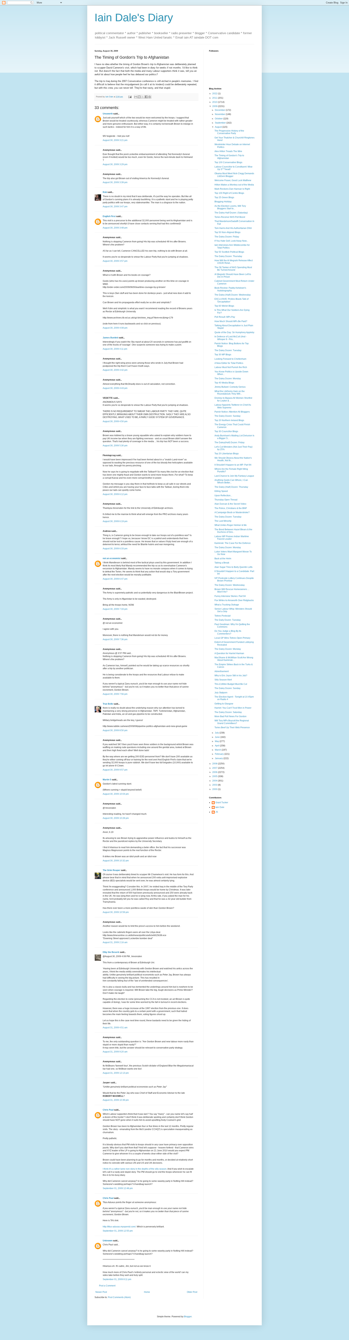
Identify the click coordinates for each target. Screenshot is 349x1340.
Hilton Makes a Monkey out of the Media (234, 184)
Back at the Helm (222, 558)
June (217, 737)
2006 (215, 772)
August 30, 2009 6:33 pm (115, 548)
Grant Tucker (221, 802)
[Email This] (136, 97)
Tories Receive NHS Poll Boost (229, 217)
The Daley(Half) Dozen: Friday (229, 442)
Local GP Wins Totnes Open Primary (232, 638)
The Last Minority (222, 521)
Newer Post (101, 1292)
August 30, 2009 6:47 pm (115, 579)
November (220, 114)
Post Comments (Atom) (119, 1297)
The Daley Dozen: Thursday (228, 256)
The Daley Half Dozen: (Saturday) (231, 212)
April (217, 745)
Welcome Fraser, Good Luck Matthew (232, 180)
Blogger (188, 1316)
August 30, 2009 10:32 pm (116, 860)
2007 (215, 768)
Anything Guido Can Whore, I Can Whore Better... (231, 481)
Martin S (107, 779)
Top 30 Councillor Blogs (226, 431)
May (217, 741)
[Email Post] (129, 97)
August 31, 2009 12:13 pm (116, 1073)
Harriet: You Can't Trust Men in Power (232, 708)
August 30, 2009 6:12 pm (115, 494)
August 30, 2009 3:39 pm (115, 182)
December (220, 110)
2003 (215, 785)
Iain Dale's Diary (134, 17)
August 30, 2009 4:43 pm (115, 388)
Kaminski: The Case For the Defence (232, 543)
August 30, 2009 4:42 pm (115, 370)
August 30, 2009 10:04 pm (116, 794)
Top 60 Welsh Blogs (224, 306)
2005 (215, 776)
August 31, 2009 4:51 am (115, 1027)
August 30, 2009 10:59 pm (116, 912)
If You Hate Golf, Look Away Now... (231, 241)
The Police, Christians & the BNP (230, 508)
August (218, 127)
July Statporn (220, 692)
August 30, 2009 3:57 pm (115, 261)
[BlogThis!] (139, 97)
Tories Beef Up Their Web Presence (232, 727)
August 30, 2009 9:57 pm (115, 770)
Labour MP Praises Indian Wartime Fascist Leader (231, 537)
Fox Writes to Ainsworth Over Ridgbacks (234, 600)
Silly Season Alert (223, 679)
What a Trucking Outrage (226, 604)
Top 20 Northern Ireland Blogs (229, 420)
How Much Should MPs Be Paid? (230, 321)
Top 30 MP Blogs (222, 354)
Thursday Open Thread (225, 499)
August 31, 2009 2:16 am (115, 942)
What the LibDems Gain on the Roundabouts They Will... (229, 392)
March (218, 750)
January (219, 758)
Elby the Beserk (111, 952)
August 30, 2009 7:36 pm (115, 639)
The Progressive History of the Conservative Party (229, 132)
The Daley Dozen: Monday (227, 378)
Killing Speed (221, 491)
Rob (105, 192)
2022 (215, 93)
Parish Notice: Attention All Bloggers (232, 412)
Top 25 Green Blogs (224, 197)
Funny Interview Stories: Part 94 (230, 596)
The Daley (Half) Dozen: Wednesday (232, 295)
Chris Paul (108, 1110)
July (217, 732)
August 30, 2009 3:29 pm (115, 164)
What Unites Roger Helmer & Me (230, 525)
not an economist (112, 558)
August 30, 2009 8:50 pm (115, 730)
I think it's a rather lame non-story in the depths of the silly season (135, 1169)
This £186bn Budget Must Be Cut (230, 684)
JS (216, 812)
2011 (215, 98)
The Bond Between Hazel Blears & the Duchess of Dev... (233, 530)
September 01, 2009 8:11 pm (117, 1279)
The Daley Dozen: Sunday (227, 416)
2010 (215, 102)
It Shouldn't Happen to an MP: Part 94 (232, 465)
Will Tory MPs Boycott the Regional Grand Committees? (231, 721)
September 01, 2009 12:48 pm (118, 1188)
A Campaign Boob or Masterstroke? (232, 512)
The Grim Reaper (111, 870)
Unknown (107, 1240)
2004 (215, 780)
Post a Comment (107, 1285)
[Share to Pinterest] (149, 97)
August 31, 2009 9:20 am (115, 1051)
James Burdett (110, 337)
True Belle (108, 704)
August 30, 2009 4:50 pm (115, 421)
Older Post (192, 1292)
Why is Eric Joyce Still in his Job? (230, 675)
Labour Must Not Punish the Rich (230, 367)
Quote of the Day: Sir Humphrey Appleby (234, 332)
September (220, 123)
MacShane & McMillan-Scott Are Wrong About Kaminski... (233, 658)
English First (109, 216)
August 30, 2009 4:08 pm (115, 328)
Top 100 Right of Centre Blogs (229, 193)
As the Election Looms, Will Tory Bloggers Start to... (230, 207)
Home (147, 1292)
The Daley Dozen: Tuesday (227, 350)
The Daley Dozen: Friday (226, 236)
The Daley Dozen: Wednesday (229, 585)
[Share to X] (143, 97)
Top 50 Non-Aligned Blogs (227, 232)
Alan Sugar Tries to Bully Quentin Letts (233, 567)
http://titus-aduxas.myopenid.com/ (119, 1226)
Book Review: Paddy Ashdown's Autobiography (230, 289)
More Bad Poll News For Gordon (230, 716)
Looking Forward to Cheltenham (230, 359)
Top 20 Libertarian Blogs (226, 453)
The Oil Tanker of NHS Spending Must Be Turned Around (233, 268)
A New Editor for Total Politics (228, 363)
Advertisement (221, 671)
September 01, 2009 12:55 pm (118, 1231)
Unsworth (108, 113)
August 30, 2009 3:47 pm (115, 206)
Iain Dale (219, 807)
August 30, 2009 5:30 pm (115, 445)
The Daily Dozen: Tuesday (227, 620)
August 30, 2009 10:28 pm (116, 818)
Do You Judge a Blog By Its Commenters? (227, 632)
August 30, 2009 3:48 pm (115, 228)
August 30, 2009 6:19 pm (115, 521)
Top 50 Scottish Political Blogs (229, 252)
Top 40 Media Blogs (224, 382)
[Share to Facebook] (146, 97)
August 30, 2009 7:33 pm (115, 609)
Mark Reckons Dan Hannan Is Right (232, 189)
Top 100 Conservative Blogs (228, 162)
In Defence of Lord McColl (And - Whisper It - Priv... (230, 337)
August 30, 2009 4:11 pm (115, 349)
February (219, 754)
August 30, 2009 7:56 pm (115, 694)
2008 (215, 763)
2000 (215, 789)
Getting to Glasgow (223, 703)
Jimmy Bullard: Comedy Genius (230, 387)
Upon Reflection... (223, 495)
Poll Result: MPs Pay (224, 317)
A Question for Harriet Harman (229, 653)
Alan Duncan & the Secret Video (230, 504)
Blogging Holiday (223, 201)
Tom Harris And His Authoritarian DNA (233, 228)
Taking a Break (221, 562)
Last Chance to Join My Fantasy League (234, 476)
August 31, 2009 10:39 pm (116, 1100)
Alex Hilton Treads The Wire (228, 151)
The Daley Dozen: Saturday (228, 712)
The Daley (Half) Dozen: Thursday (231, 487)
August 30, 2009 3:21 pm (115, 140)
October (219, 118)
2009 (215, 106)
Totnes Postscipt (222, 616)
